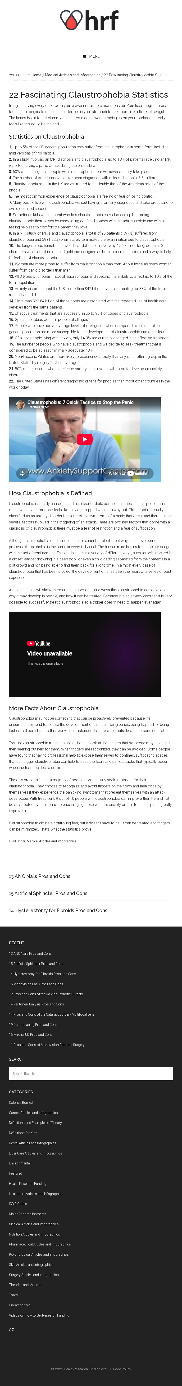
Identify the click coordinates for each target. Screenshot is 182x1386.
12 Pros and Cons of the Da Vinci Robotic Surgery (46, 994)
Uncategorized (20, 1305)
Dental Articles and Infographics (32, 1143)
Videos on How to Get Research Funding (39, 1315)
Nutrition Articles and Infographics (34, 1234)
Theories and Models (25, 1285)
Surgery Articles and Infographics (34, 1275)
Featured (15, 1173)
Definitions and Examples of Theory (35, 1123)
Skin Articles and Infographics (31, 1265)
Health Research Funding (27, 1184)
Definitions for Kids (23, 1133)
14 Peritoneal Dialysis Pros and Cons (36, 1004)
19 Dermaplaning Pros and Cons (33, 1025)
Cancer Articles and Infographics (33, 1113)
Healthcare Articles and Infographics (36, 1194)
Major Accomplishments (27, 1214)
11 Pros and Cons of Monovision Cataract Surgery (47, 1045)
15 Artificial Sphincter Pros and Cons (48, 893)
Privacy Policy (120, 1369)
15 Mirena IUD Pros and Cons (31, 1034)
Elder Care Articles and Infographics (35, 1153)
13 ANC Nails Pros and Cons (39, 876)
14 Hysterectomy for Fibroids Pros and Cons (58, 910)
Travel (13, 1295)
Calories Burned (21, 1102)
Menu (94, 56)
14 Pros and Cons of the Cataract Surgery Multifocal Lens (52, 1014)
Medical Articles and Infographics (51, 841)
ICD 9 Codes (18, 1204)
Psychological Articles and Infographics (39, 1254)
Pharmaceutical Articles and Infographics (40, 1244)
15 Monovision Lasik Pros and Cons (36, 984)
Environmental (20, 1163)
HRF (91, 20)
